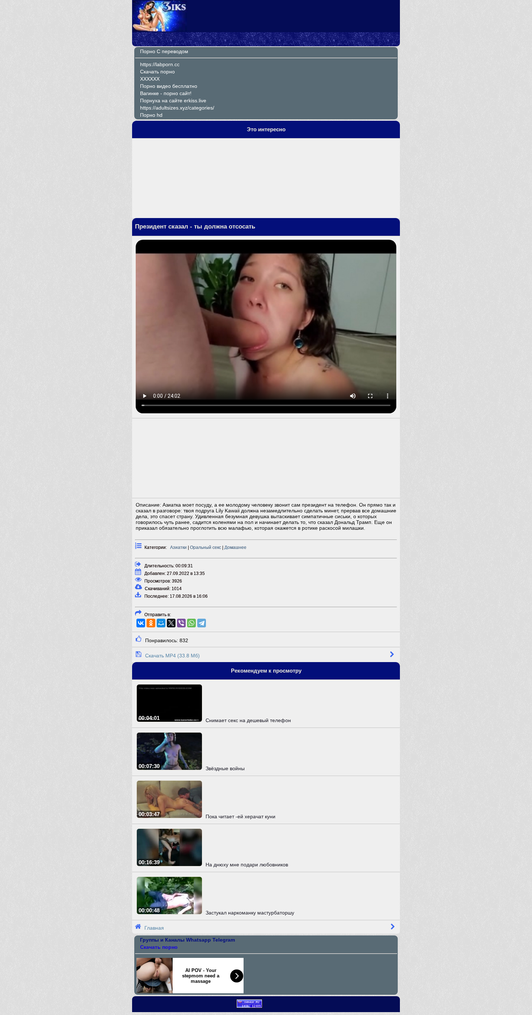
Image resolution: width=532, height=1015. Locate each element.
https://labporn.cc (160, 64)
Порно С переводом (164, 51)
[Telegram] (201, 623)
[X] (171, 623)
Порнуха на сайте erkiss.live (173, 100)
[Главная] (160, 30)
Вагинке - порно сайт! (165, 93)
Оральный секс (205, 547)
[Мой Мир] (161, 623)
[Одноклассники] (151, 623)
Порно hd (151, 115)
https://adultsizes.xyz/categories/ (177, 108)
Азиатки (178, 547)
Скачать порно (157, 71)
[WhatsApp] (191, 623)
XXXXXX (150, 79)
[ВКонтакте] (140, 623)
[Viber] (181, 623)
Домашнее (235, 547)
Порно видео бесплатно (168, 86)
